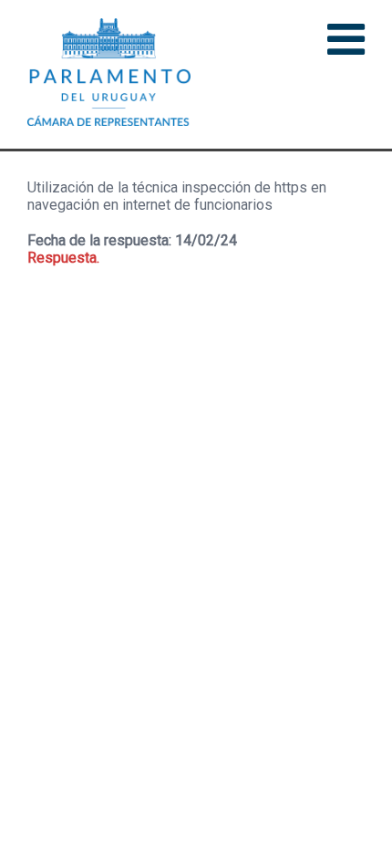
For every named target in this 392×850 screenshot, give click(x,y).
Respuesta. (63, 257)
